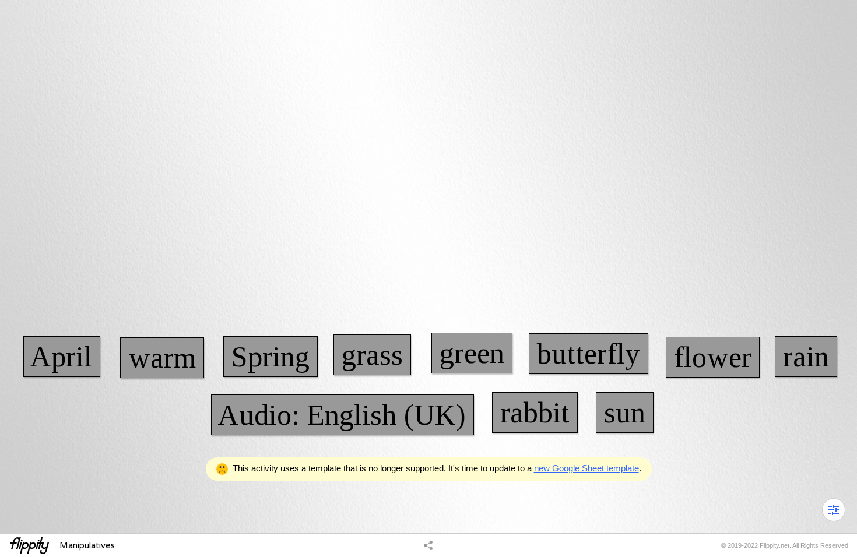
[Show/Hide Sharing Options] (428, 544)
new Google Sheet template (586, 468)
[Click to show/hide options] (834, 510)
